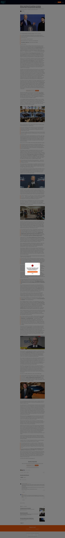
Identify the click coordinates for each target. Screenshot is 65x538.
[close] (39, 263)
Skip (32, 273)
